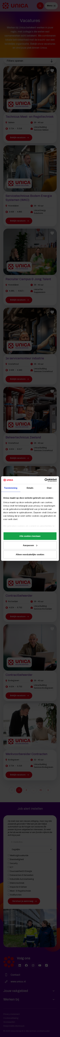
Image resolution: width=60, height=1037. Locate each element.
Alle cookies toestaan (29, 536)
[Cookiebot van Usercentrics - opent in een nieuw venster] (44, 480)
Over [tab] (49, 488)
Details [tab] (30, 488)
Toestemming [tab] (10, 488)
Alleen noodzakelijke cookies (30, 554)
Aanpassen (28, 545)
